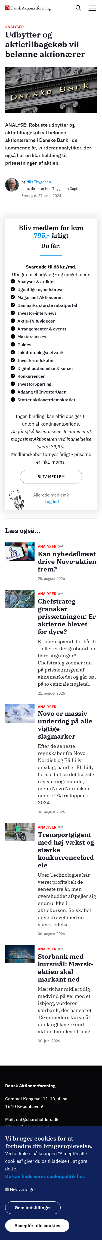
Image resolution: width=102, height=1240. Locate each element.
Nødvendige (22, 1189)
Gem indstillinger (33, 1208)
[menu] (92, 8)
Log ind (52, 501)
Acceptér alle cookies (37, 1226)
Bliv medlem (51, 476)
